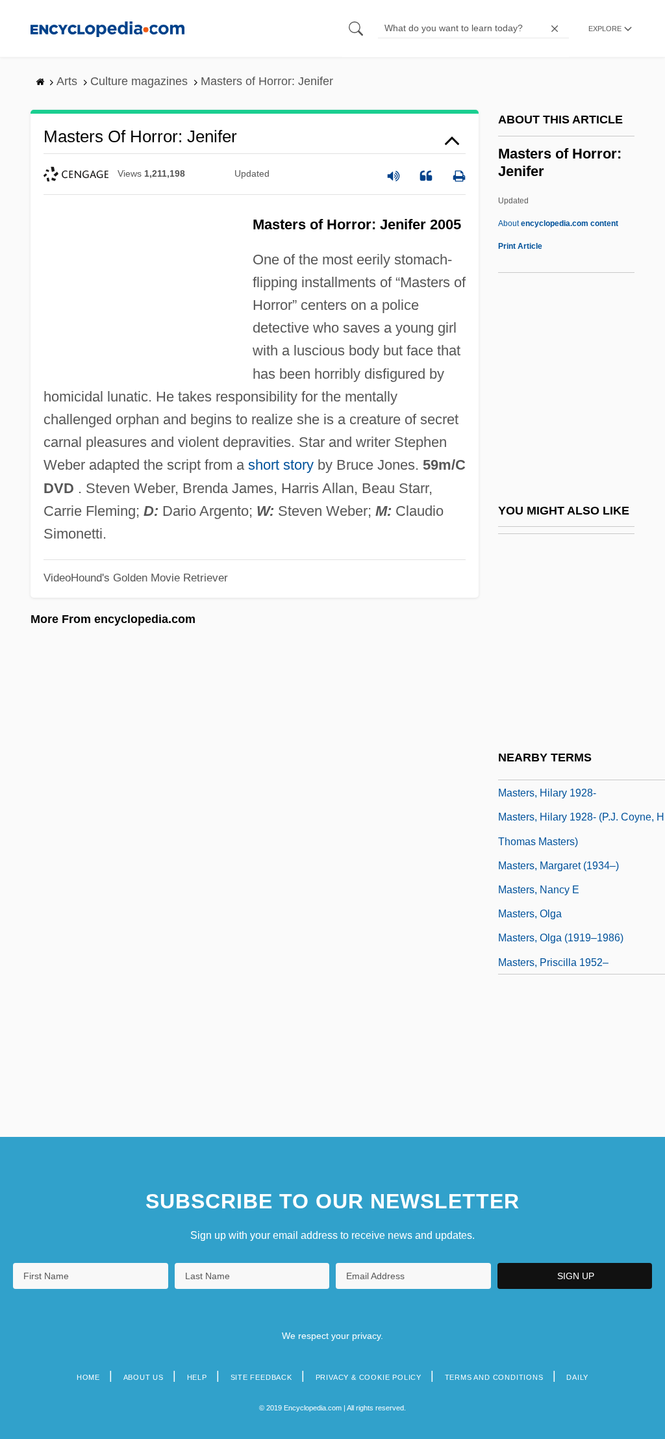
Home (88, 1377)
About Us (143, 1377)
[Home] (107, 28)
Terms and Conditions (494, 1377)
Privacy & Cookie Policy (368, 1377)
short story (281, 465)
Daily (577, 1377)
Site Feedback (261, 1377)
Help (197, 1377)
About (558, 223)
